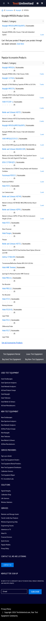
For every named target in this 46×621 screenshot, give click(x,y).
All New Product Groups (8, 429)
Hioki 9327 (6, 330)
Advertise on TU (6, 529)
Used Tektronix (5, 398)
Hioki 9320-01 (7, 309)
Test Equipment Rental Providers (11, 464)
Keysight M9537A (8, 88)
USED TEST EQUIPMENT (10, 372)
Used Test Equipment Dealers (10, 460)
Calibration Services (7, 471)
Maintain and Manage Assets (10, 514)
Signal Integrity (5, 491)
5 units (42, 98)
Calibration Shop (6, 494)
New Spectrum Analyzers (8, 421)
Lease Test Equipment (34, 354)
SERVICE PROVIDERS (8, 450)
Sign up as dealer (6, 456)
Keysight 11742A (8, 78)
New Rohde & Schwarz (8, 440)
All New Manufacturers (8, 444)
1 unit (42, 35)
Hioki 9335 (6, 222)
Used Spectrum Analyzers (9, 383)
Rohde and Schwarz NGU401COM (13, 149)
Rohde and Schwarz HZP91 (11, 209)
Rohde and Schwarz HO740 (11, 196)
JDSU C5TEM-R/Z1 (8, 162)
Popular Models (5, 545)
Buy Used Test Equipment (11, 359)
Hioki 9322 (6, 320)
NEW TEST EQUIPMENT (9, 411)
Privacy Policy (5, 548)
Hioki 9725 (6, 299)
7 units (42, 74)
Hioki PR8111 (7, 278)
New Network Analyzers (8, 425)
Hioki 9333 (6, 186)
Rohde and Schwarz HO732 (11, 112)
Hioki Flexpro (6, 233)
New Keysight (5, 433)
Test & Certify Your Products (9, 518)
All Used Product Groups (8, 390)
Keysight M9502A (8, 67)
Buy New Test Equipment (34, 359)
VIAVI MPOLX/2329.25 (10, 138)
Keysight (18, 10)
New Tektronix (5, 436)
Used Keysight (5, 394)
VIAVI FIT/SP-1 (7, 101)
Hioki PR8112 (7, 288)
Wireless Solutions (6, 502)
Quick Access (5, 541)
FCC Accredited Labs (7, 479)
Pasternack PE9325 (9, 175)
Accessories (9, 10)
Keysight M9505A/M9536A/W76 (13, 25)
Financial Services (6, 537)
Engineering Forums (7, 526)
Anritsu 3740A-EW (8, 257)
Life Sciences (5, 498)
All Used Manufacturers (8, 405)
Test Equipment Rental (11, 354)
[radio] (3, 29)
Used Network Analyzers (8, 386)
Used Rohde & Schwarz (8, 402)
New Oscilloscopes (6, 417)
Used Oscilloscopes (7, 379)
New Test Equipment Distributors (11, 467)
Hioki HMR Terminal (9, 267)
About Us (3, 533)
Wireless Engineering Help (9, 522)
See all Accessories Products (12, 342)
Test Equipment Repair (8, 475)
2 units (42, 108)
